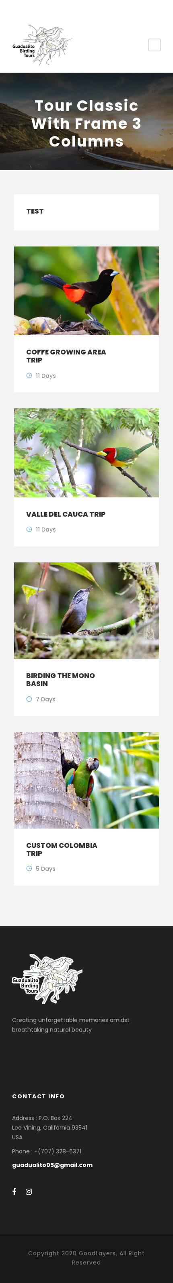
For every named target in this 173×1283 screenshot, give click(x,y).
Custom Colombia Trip (61, 849)
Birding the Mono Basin (60, 679)
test (35, 211)
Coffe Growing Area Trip (66, 356)
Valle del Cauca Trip (65, 514)
